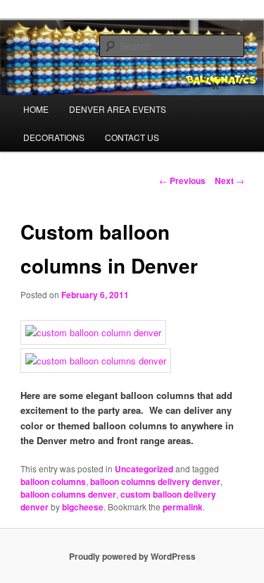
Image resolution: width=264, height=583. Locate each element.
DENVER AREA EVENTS (117, 109)
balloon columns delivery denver (155, 481)
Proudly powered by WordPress (132, 556)
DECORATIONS (53, 137)
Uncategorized (144, 468)
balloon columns (53, 481)
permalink (183, 507)
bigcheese (82, 507)
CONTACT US (132, 137)
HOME (36, 109)
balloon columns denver (68, 494)
